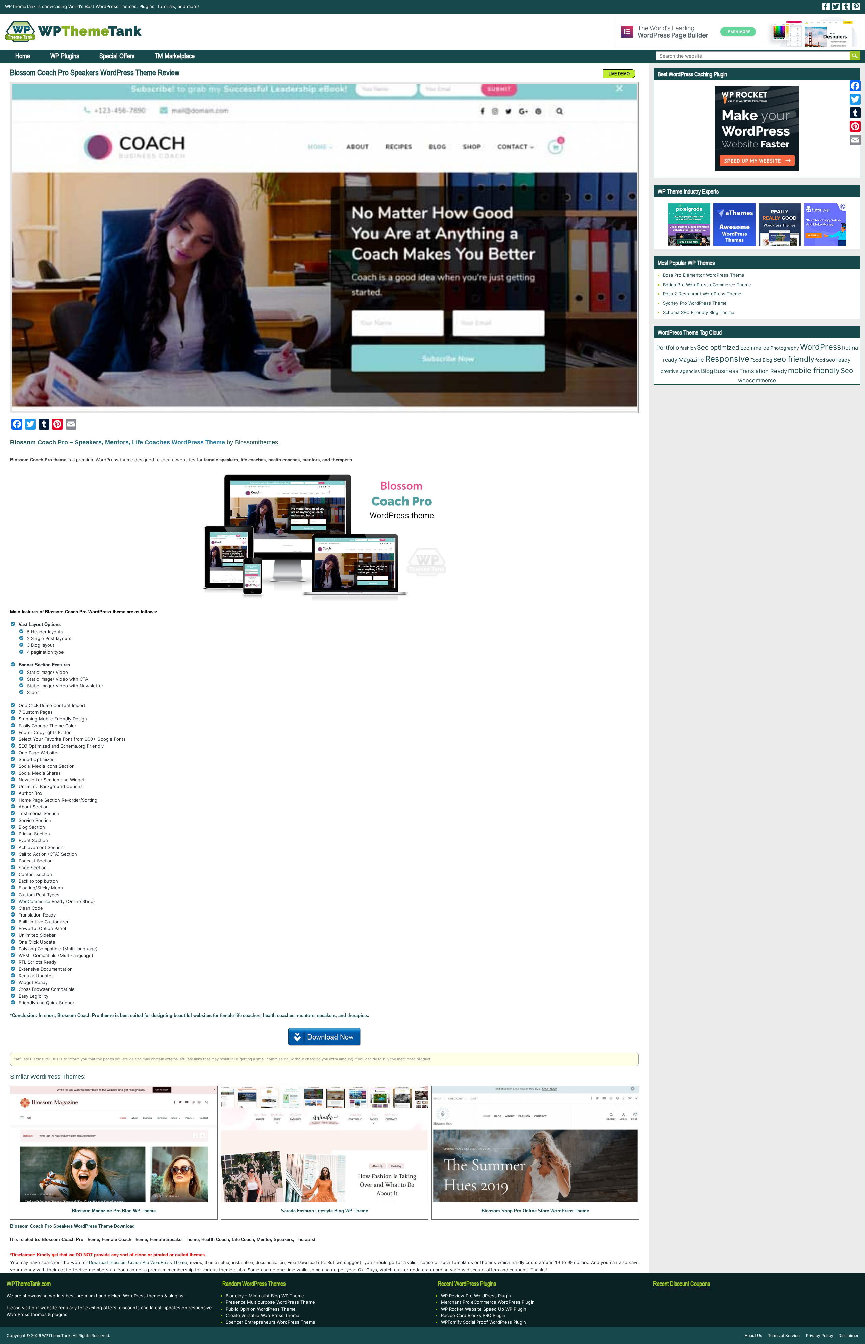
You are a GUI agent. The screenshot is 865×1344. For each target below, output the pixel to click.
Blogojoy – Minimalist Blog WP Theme (265, 1295)
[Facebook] (855, 86)
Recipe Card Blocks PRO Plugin (473, 1315)
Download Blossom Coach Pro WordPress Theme (138, 1262)
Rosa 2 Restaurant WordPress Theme (702, 293)
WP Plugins (64, 56)
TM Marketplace (175, 56)
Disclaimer (848, 1335)
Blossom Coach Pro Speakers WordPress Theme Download (72, 1226)
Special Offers (116, 56)
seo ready (838, 360)
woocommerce (757, 380)
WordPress (820, 347)
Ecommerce (754, 348)
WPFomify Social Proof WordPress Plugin (483, 1322)
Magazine (691, 359)
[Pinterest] (855, 126)
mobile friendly (814, 370)
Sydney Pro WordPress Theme (695, 303)
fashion (688, 348)
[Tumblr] (855, 113)
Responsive (727, 359)
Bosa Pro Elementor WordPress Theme (703, 275)
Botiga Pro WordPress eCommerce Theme (707, 284)
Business (726, 370)
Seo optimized (718, 347)
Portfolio (667, 347)
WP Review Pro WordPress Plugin (476, 1295)
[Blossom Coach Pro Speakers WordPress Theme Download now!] (324, 247)
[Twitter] (855, 99)
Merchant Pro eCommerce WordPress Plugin (488, 1302)
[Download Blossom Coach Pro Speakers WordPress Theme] (324, 1036)
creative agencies (680, 371)
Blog (707, 371)
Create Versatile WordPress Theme (262, 1315)
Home (22, 56)
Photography (784, 348)
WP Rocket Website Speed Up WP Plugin (483, 1309)
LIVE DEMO (619, 73)
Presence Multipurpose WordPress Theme (270, 1302)
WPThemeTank (56, 1335)
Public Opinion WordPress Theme (261, 1309)
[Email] (855, 140)
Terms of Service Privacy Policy (800, 1335)
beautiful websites (193, 1015)
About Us (753, 1335)
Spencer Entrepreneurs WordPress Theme (270, 1322)
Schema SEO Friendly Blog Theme (698, 312)
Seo (847, 370)
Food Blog (761, 360)
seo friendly (793, 359)
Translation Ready (763, 371)
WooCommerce (34, 901)
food (820, 360)
